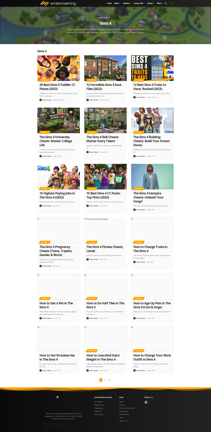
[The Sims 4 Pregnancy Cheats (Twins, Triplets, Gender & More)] (58, 230)
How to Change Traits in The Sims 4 (150, 249)
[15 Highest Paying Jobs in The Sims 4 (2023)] (58, 176)
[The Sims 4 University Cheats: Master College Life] (58, 120)
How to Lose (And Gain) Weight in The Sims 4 (102, 357)
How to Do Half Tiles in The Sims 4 (105, 305)
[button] (166, 3)
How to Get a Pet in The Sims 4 (56, 305)
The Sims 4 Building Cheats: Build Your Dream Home (151, 141)
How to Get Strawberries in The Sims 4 (57, 357)
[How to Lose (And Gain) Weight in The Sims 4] (105, 339)
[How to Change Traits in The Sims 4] (152, 230)
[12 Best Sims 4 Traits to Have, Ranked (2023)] (152, 68)
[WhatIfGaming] (57, 3)
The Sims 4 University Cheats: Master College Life (55, 141)
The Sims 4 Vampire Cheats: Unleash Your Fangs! (148, 197)
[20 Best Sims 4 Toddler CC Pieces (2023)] (58, 68)
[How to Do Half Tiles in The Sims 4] (105, 286)
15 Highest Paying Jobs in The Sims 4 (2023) (57, 195)
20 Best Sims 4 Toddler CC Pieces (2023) (57, 87)
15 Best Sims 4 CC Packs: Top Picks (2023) (103, 195)
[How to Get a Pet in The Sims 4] (58, 286)
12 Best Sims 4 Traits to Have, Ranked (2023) (149, 87)
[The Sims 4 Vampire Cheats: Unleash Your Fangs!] (152, 176)
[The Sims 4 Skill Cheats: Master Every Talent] (105, 120)
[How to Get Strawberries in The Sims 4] (58, 339)
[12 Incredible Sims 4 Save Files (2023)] (105, 68)
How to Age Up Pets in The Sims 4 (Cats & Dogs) (152, 305)
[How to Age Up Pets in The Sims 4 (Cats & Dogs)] (152, 286)
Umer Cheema (47, 100)
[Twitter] (146, 402)
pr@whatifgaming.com (54, 427)
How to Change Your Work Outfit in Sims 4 (152, 357)
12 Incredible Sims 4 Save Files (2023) (103, 87)
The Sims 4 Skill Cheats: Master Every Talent (102, 139)
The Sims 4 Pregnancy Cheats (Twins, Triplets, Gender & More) (55, 251)
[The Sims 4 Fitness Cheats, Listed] (105, 230)
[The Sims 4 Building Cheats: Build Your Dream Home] (152, 120)
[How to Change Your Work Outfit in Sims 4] (152, 339)
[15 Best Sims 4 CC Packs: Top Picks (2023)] (105, 176)
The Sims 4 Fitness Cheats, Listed (104, 249)
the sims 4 (45, 80)
